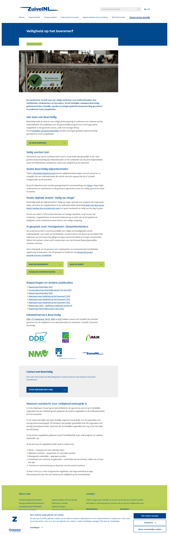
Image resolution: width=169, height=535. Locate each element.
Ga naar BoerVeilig (37, 143)
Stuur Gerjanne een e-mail (41, 390)
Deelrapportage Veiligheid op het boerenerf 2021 (49, 302)
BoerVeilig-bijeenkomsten (44, 173)
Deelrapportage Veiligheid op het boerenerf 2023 (49, 296)
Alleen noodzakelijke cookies (149, 529)
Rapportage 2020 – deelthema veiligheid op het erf (50, 305)
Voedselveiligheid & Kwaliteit (30, 500)
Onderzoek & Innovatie (70, 17)
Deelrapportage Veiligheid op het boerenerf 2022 (49, 299)
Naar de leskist (77, 264)
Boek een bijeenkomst (38, 264)
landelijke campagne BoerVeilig (45, 130)
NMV (53, 319)
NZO (60, 319)
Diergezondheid (50, 17)
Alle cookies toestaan (149, 516)
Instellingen (35, 528)
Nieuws (22, 17)
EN (149, 9)
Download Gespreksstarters (42, 272)
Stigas (89, 185)
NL (145, 9)
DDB (28, 319)
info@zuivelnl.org (136, 503)
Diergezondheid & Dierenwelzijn (31, 503)
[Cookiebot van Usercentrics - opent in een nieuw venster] (15, 530)
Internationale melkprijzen (62, 510)
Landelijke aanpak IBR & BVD (30, 506)
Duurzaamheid (34, 17)
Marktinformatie (118, 17)
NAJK (47, 319)
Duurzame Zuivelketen (28, 510)
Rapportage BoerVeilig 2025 (41, 287)
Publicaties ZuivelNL (60, 503)
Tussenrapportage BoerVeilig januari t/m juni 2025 (50, 290)
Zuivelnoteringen (58, 506)
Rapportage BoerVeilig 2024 (41, 293)
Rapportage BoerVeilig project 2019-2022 (46, 308)
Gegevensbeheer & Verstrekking (95, 17)
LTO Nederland (37, 319)
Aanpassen (148, 523)
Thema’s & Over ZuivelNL (139, 17)
